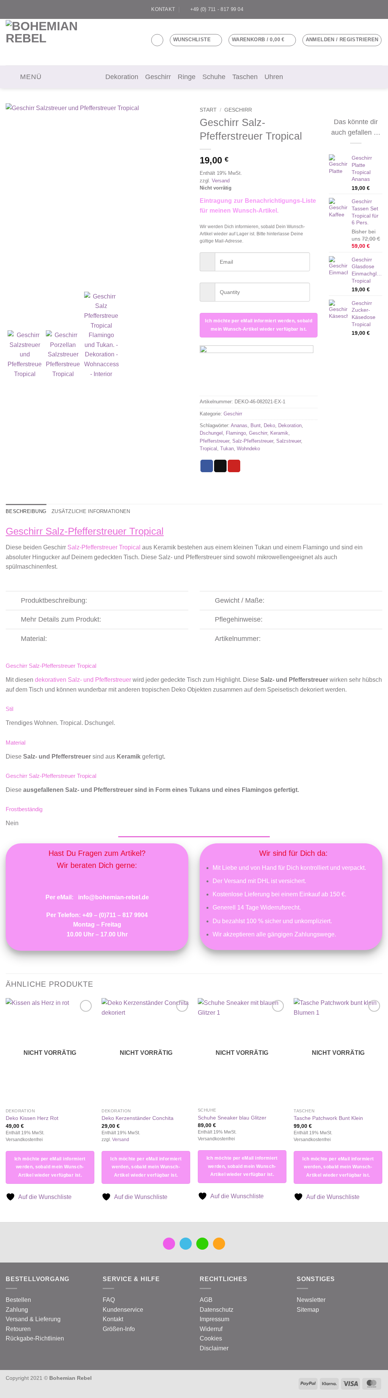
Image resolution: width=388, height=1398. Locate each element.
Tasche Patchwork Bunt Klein (328, 1118)
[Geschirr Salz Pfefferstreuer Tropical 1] (63, 354)
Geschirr (158, 77)
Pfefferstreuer (214, 441)
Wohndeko (248, 448)
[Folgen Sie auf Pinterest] (378, 9)
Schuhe (213, 77)
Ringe (187, 77)
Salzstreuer (288, 441)
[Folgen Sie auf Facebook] (349, 9)
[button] (262, 40)
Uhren (273, 77)
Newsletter (311, 1300)
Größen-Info (119, 1329)
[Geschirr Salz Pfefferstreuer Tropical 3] (97, 195)
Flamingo (236, 433)
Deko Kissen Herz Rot (32, 1118)
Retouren (18, 1329)
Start (208, 110)
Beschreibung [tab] (26, 511)
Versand (221, 180)
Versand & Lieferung (33, 1319)
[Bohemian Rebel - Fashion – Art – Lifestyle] (47, 42)
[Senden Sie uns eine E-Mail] (371, 9)
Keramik (279, 433)
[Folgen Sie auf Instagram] (357, 9)
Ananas (239, 425)
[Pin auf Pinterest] (234, 466)
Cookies (211, 1338)
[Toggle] (13, 601)
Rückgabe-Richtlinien (35, 1338)
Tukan (227, 448)
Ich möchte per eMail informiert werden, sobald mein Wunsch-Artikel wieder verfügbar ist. (258, 325)
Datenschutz (216, 1309)
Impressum (214, 1319)
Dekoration (121, 77)
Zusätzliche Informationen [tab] (91, 511)
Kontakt (113, 1319)
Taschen (245, 77)
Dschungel (211, 433)
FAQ (109, 1300)
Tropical (208, 448)
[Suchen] (157, 40)
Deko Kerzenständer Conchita (138, 1118)
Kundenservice (123, 1309)
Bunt (255, 425)
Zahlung (17, 1309)
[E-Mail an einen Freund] (220, 466)
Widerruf (211, 1329)
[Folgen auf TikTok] (364, 9)
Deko (269, 425)
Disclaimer (214, 1348)
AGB (206, 1300)
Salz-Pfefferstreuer (252, 441)
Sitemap (308, 1309)
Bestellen (18, 1300)
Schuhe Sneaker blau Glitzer (232, 1118)
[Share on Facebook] (206, 466)
